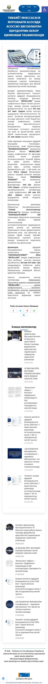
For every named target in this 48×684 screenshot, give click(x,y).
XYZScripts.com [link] (37, 682)
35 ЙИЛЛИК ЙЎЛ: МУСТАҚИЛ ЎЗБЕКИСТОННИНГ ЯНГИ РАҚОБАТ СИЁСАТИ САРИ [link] (32, 373)
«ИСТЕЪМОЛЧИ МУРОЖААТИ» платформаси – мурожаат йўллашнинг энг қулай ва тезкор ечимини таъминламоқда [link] (32, 458)
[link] (45, 9)
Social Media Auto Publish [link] (14, 682)
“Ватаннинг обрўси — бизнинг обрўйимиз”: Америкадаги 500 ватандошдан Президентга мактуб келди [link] (30, 397)
